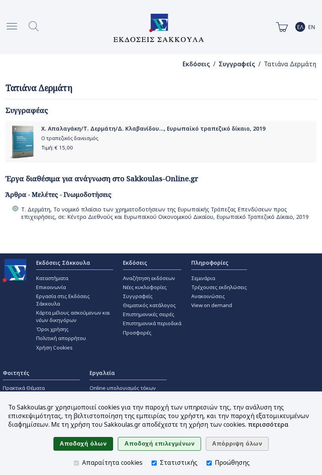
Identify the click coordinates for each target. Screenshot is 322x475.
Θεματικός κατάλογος (149, 305)
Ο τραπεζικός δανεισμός (69, 138)
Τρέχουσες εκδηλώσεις (219, 287)
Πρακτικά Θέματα (24, 387)
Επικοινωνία (51, 287)
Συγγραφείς (237, 64)
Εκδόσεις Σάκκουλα (63, 262)
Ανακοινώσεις (208, 296)
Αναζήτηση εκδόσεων (149, 278)
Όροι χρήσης (52, 329)
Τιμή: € (57, 147)
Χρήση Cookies (54, 347)
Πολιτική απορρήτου (61, 338)
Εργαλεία (102, 373)
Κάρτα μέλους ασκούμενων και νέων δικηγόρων (73, 316)
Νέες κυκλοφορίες (145, 287)
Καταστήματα (52, 278)
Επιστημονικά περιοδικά (152, 323)
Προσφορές (137, 332)
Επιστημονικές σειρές (148, 314)
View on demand (211, 305)
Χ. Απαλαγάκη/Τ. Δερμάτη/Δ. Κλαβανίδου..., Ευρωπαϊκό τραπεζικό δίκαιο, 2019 (153, 128)
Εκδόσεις (196, 64)
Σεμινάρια (203, 278)
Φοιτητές (16, 373)
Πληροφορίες (210, 262)
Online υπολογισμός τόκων (123, 387)
